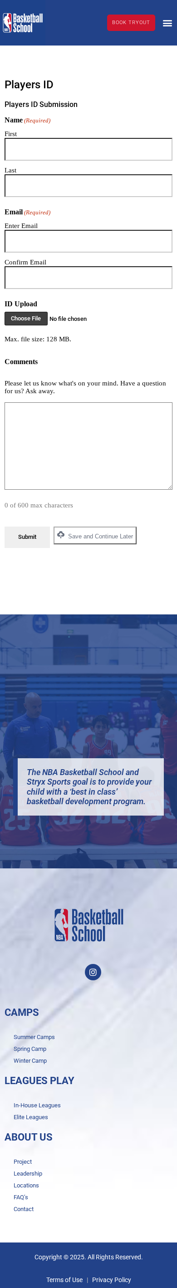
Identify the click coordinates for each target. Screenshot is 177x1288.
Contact (24, 1209)
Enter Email (21, 225)
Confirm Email (25, 262)
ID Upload (21, 304)
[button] (167, 22)
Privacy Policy (111, 1279)
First (11, 133)
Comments (21, 361)
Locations (26, 1185)
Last (10, 170)
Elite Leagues (31, 1117)
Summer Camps (34, 1037)
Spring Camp (30, 1048)
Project (23, 1161)
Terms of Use (64, 1279)
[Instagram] (93, 972)
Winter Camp (30, 1060)
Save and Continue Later (99, 536)
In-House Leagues (37, 1105)
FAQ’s (21, 1197)
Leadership (28, 1173)
